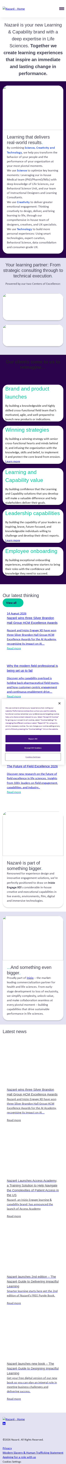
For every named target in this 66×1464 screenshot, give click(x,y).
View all (11, 602)
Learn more (12, 461)
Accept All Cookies (32, 747)
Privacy (7, 1448)
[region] (33, 732)
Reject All (33, 738)
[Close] (59, 703)
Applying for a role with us (19, 1457)
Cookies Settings (33, 756)
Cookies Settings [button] (12, 1461)
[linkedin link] (4, 1424)
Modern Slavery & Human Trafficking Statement (33, 1452)
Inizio (30, 978)
